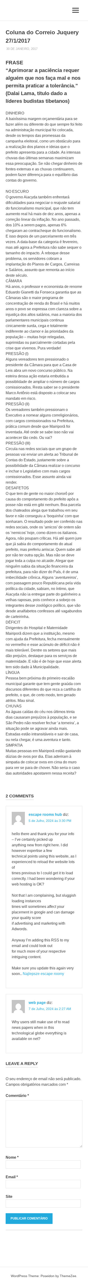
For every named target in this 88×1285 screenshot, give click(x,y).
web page (37, 1003)
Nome (12, 1157)
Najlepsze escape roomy (43, 974)
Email (12, 1177)
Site (9, 1197)
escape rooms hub (45, 814)
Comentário (17, 1096)
